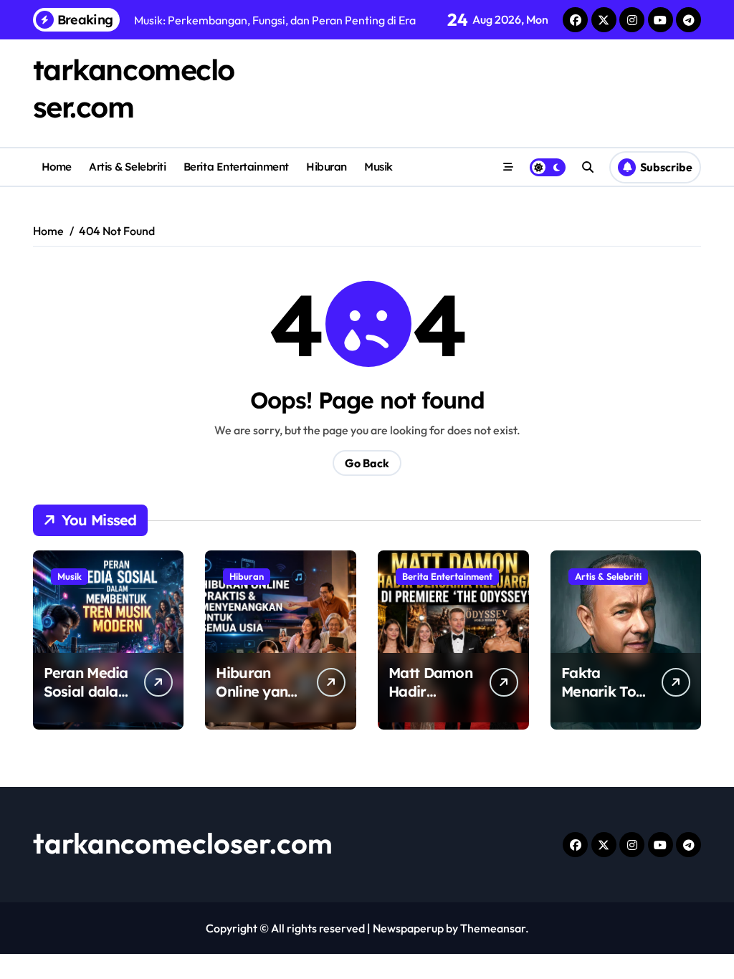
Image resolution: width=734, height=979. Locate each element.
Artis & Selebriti (127, 166)
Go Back (367, 463)
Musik (378, 166)
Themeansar (492, 928)
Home (57, 166)
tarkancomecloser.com (183, 843)
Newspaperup (408, 928)
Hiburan (326, 166)
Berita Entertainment (236, 166)
